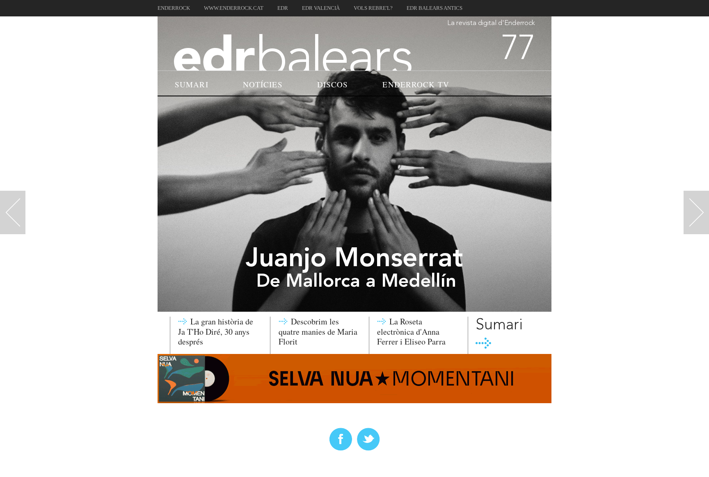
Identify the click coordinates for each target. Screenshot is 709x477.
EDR (282, 8)
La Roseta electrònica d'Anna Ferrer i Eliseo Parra (411, 331)
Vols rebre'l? (373, 8)
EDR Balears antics (434, 8)
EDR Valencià (321, 8)
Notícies (263, 84)
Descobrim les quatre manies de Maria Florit (318, 331)
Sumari (191, 84)
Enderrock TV (415, 84)
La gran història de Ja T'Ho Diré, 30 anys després (215, 331)
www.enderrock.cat (233, 8)
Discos (332, 84)
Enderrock (174, 8)
